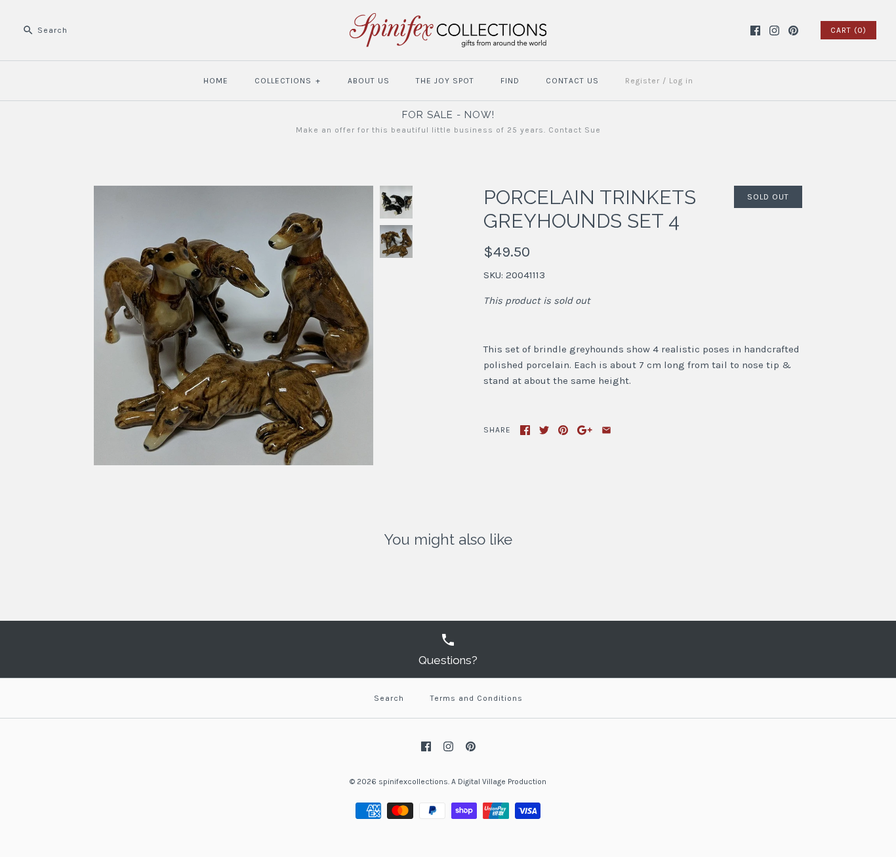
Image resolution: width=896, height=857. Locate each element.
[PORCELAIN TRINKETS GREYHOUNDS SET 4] (233, 193)
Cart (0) (848, 30)
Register (642, 80)
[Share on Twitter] (544, 430)
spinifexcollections (413, 781)
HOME (215, 80)
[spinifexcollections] (448, 21)
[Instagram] (774, 30)
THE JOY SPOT (445, 80)
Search (389, 698)
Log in (681, 80)
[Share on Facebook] (525, 430)
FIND (509, 80)
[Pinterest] (793, 30)
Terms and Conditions (476, 698)
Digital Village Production (502, 781)
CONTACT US (572, 80)
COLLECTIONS (288, 80)
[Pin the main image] (563, 430)
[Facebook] (755, 30)
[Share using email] (606, 430)
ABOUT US (369, 80)
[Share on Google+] (584, 430)
